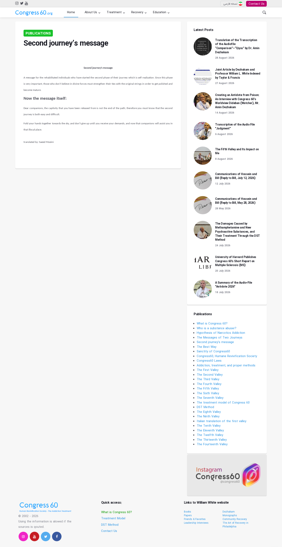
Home (71, 12)
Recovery (137, 12)
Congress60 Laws (209, 360)
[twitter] (21, 3)
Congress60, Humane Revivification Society (227, 356)
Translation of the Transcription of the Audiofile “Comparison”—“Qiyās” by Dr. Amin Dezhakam (237, 46)
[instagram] (16, 3)
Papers (188, 515)
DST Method (205, 407)
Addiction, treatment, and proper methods (226, 365)
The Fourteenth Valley (212, 444)
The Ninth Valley (208, 416)
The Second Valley (210, 374)
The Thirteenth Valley (212, 439)
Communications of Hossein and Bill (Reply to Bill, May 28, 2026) (236, 201)
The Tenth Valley (208, 425)
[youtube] (26, 3)
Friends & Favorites (195, 519)
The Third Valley (208, 379)
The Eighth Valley (209, 412)
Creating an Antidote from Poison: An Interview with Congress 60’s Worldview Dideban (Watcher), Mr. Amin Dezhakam (237, 101)
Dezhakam (229, 512)
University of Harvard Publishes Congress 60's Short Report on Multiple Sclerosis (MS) (235, 261)
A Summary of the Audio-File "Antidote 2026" (233, 285)
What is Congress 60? (212, 323)
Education (159, 12)
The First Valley (207, 370)
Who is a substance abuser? (216, 328)
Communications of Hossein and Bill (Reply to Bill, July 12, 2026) (236, 176)
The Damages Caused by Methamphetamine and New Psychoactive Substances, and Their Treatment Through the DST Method (237, 231)
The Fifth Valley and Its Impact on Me (237, 151)
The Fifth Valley (208, 388)
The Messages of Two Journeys (219, 337)
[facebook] (57, 536)
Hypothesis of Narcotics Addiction (221, 332)
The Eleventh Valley (210, 430)
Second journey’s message (215, 342)
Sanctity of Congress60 (213, 351)
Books (187, 512)
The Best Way (206, 347)
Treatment (114, 12)
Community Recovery (235, 519)
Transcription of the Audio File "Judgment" (235, 126)
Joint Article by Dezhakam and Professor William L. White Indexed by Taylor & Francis (237, 73)
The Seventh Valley (210, 397)
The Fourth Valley (209, 384)
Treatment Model (113, 518)
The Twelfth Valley (210, 435)
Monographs (230, 515)
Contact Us (256, 3)
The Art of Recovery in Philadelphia (235, 525)
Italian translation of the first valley (221, 421)
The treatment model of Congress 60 (223, 402)
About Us (91, 12)
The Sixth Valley (208, 393)
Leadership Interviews (196, 523)
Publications (38, 33)
